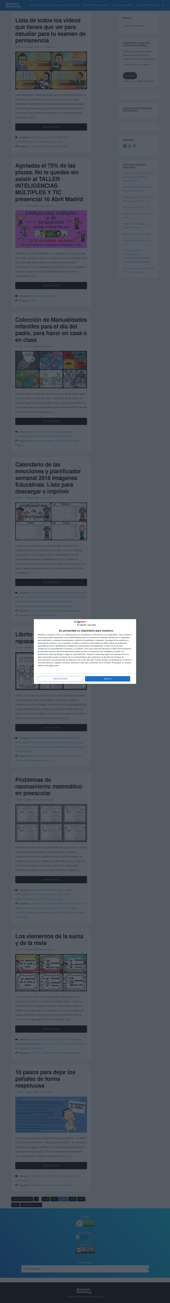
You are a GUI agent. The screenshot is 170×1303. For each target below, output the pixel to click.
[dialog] (85, 651)
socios (62, 635)
